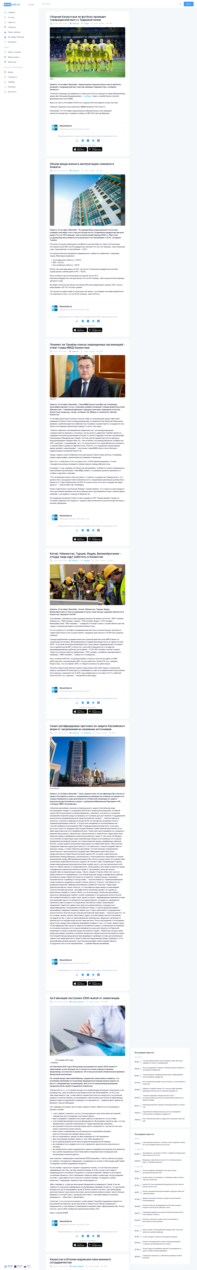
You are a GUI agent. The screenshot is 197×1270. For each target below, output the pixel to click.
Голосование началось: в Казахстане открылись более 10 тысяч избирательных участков (164, 1143)
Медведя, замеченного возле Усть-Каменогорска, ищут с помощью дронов (162, 1161)
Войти (188, 4)
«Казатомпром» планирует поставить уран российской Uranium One (159, 1171)
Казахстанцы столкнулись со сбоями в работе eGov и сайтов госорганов (163, 1178)
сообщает (88, 96)
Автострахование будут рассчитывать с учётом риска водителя (164, 1083)
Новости (76, 23)
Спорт (86, 23)
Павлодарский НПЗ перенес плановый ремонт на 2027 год (164, 1106)
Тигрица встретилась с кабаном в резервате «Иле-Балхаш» (162, 1257)
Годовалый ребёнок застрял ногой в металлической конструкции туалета (163, 1213)
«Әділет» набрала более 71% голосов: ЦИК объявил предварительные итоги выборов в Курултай (162, 1090)
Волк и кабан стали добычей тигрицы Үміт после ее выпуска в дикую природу (163, 1231)
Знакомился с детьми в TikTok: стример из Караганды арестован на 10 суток (164, 1154)
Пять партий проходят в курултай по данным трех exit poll (164, 1120)
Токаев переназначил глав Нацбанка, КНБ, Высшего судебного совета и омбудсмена (163, 1062)
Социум (86, 560)
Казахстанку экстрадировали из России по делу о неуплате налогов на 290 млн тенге (162, 1206)
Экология (87, 733)
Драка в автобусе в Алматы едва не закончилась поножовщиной (162, 1199)
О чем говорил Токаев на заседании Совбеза (160, 1237)
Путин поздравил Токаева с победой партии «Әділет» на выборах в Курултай (164, 1069)
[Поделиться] (77, 140)
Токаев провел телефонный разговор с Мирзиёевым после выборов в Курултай (163, 1076)
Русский (31, 4)
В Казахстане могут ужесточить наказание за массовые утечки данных (160, 1220)
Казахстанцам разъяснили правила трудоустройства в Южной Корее (163, 1192)
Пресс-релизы (78, 1002)
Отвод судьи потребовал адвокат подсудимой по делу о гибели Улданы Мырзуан (162, 1250)
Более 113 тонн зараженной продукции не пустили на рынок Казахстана (163, 1185)
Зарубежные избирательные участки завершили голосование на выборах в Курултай (162, 1113)
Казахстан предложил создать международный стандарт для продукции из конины (161, 1243)
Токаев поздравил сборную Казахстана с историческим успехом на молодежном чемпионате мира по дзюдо (163, 1098)
